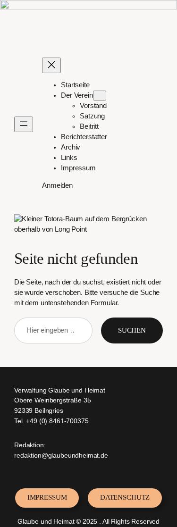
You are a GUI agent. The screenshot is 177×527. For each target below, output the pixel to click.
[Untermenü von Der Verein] (99, 95)
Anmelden (57, 185)
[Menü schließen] (51, 65)
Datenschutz (125, 497)
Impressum (47, 497)
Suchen (132, 330)
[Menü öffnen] (23, 124)
